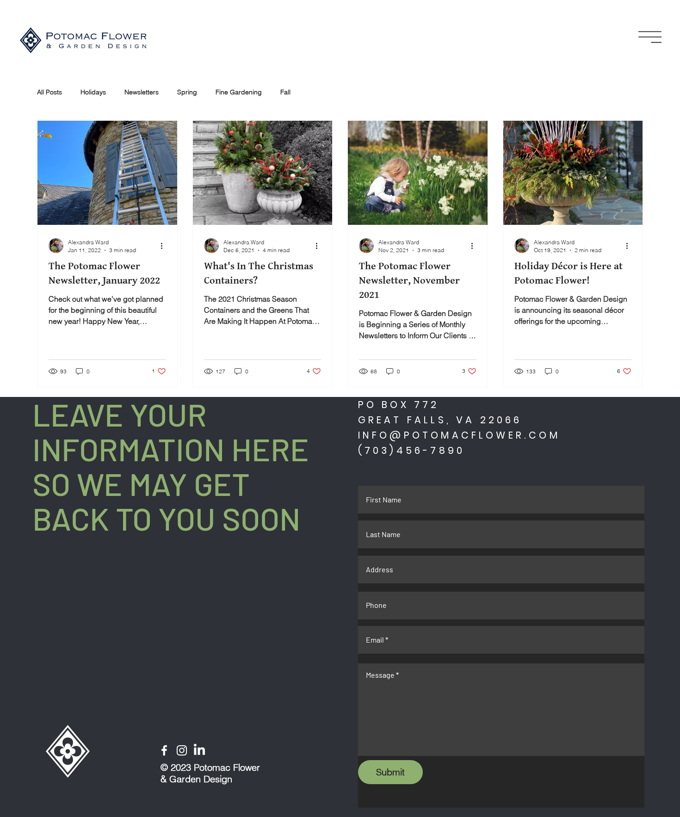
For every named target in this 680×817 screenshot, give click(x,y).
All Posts (49, 92)
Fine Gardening (239, 92)
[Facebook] (164, 750)
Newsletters (141, 92)
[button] (649, 37)
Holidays (93, 92)
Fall (285, 92)
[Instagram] (182, 750)
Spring (187, 92)
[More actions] (164, 245)
